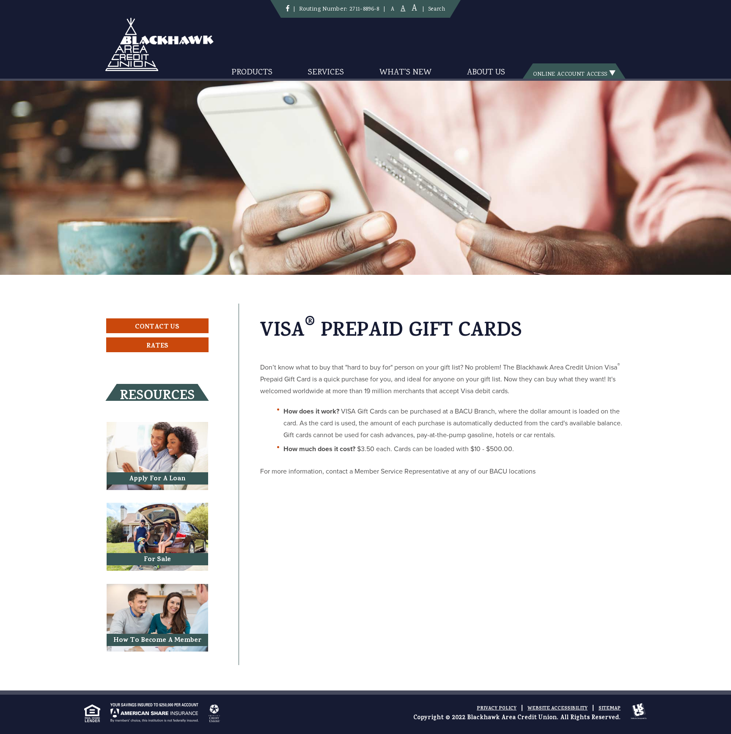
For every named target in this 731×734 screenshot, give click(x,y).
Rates (157, 346)
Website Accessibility (558, 708)
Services (326, 72)
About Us (486, 72)
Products (251, 72)
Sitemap (610, 708)
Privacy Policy (497, 708)
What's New (405, 72)
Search (436, 9)
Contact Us (157, 327)
